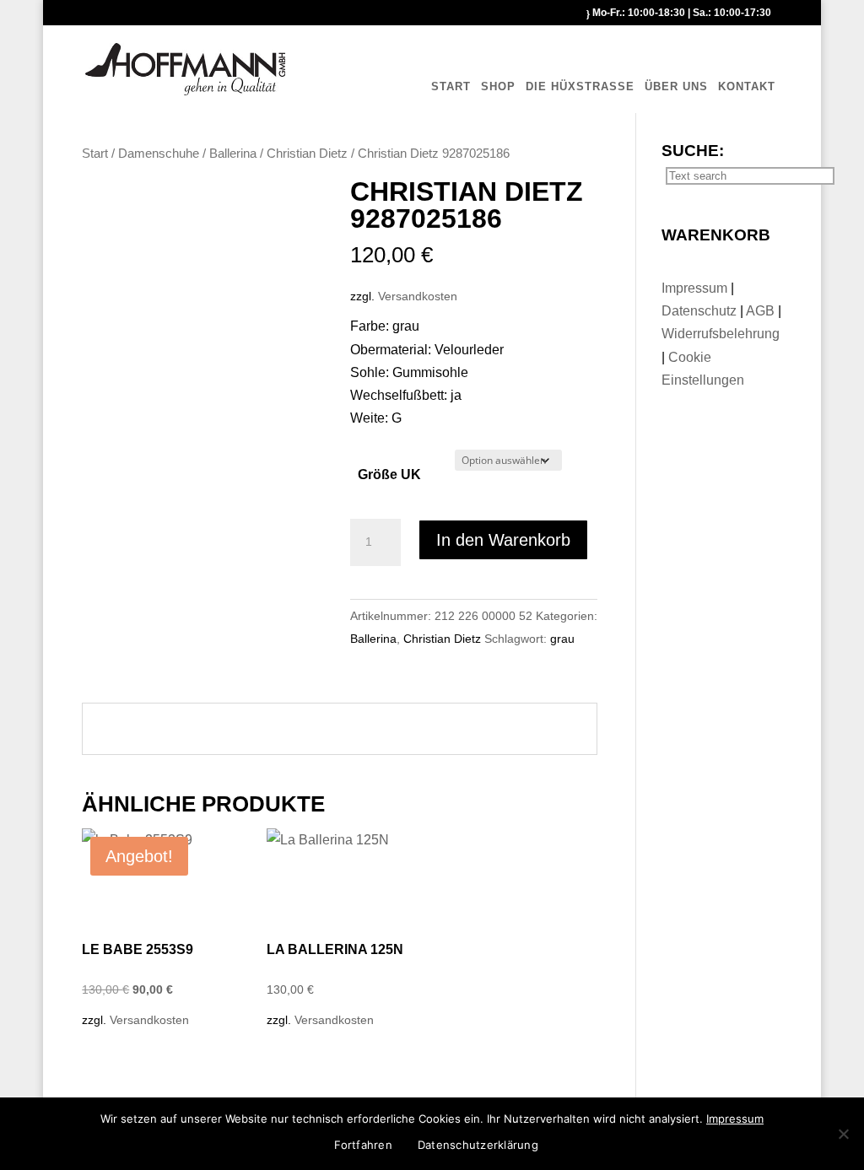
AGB (762, 311)
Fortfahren (363, 1144)
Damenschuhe (158, 153)
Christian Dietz (307, 153)
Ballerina (232, 153)
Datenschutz (701, 311)
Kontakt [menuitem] (746, 86)
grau (562, 638)
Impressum (696, 288)
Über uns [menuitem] (676, 86)
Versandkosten (417, 296)
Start (95, 153)
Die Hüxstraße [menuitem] (580, 86)
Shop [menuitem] (498, 86)
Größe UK (389, 474)
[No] (842, 1133)
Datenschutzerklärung (478, 1144)
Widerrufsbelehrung (721, 333)
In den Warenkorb (503, 540)
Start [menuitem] (451, 86)
